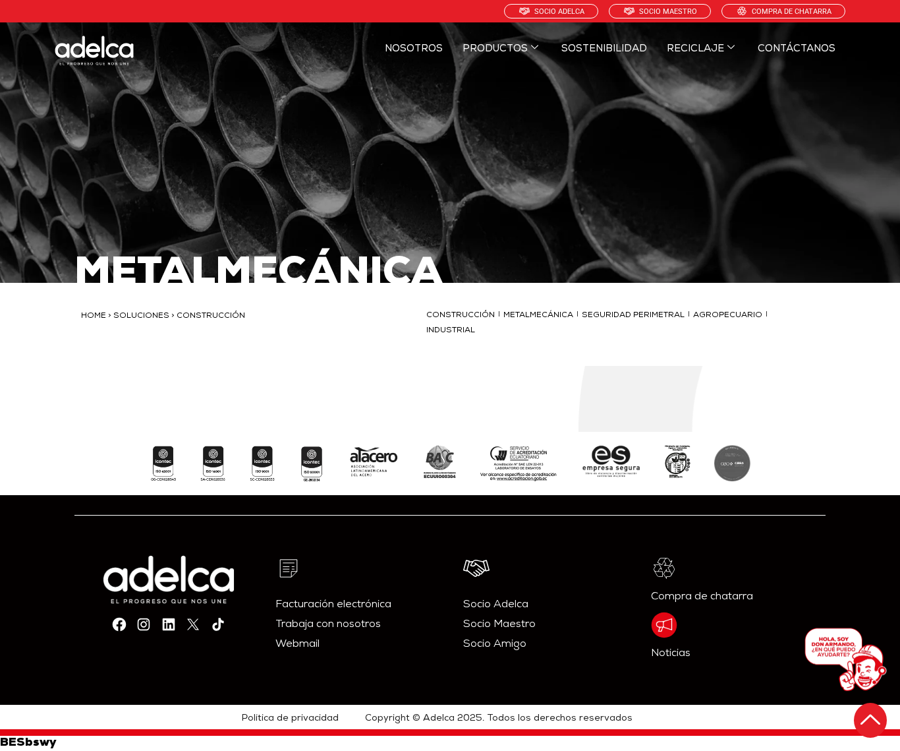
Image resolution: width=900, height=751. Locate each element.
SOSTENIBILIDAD (604, 49)
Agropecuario (727, 316)
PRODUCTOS (495, 49)
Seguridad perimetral (633, 316)
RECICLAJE (695, 49)
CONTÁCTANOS (796, 49)
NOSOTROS (414, 49)
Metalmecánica (538, 316)
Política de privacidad (290, 718)
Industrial (450, 331)
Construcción (460, 316)
